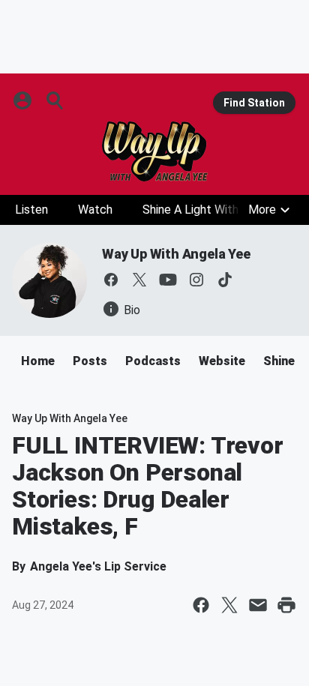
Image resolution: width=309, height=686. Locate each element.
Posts (90, 361)
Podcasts (153, 361)
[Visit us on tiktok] (225, 280)
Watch (95, 209)
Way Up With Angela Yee (176, 254)
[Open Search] (55, 100)
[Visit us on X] (139, 280)
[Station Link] (154, 151)
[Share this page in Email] (258, 605)
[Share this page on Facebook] (201, 605)
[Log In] (24, 100)
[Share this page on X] (229, 605)
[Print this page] (286, 605)
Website (222, 361)
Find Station (254, 103)
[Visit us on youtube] (168, 280)
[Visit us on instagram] (197, 280)
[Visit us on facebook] (111, 280)
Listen (31, 209)
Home (38, 361)
